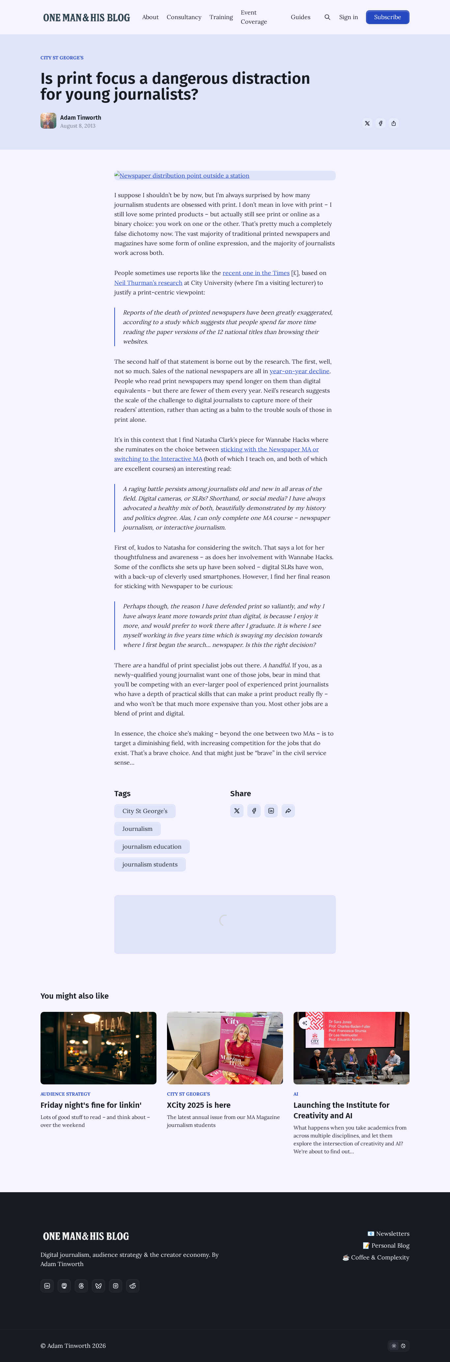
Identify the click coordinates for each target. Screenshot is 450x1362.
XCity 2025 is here (199, 1105)
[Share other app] (393, 123)
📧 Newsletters (388, 1233)
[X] (367, 123)
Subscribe (387, 17)
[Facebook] (380, 123)
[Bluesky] (98, 1285)
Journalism (138, 828)
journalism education (152, 846)
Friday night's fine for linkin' (91, 1105)
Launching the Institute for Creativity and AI (342, 1110)
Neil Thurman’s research (148, 283)
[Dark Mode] (398, 1345)
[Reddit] (132, 1285)
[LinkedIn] (271, 810)
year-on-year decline (299, 371)
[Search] (327, 17)
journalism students (150, 864)
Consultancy (184, 17)
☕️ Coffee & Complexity (375, 1257)
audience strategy (65, 1094)
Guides (300, 17)
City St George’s (62, 58)
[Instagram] (115, 1285)
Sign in (348, 17)
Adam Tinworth (80, 117)
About (150, 17)
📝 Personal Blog (386, 1245)
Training (221, 17)
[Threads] (81, 1285)
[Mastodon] (64, 1285)
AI (296, 1094)
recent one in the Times (256, 273)
